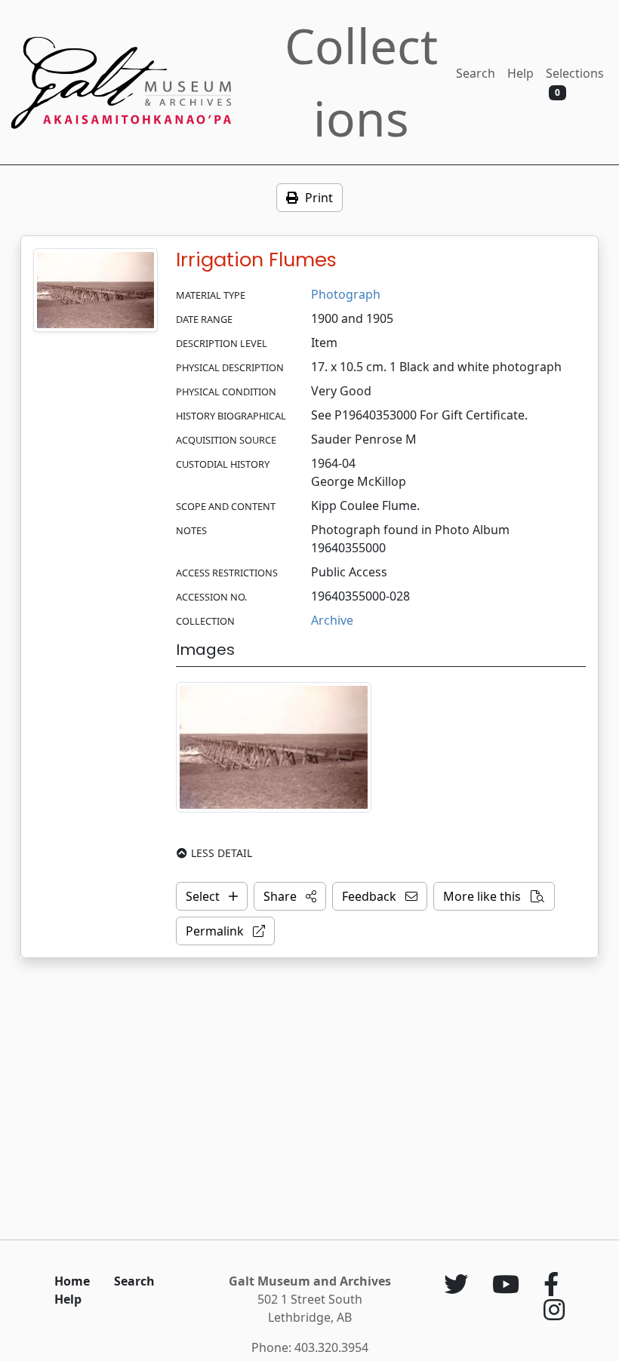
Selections (575, 82)
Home (72, 1281)
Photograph (345, 294)
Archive (332, 620)
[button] (290, 896)
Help (520, 73)
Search (475, 73)
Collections (361, 82)
